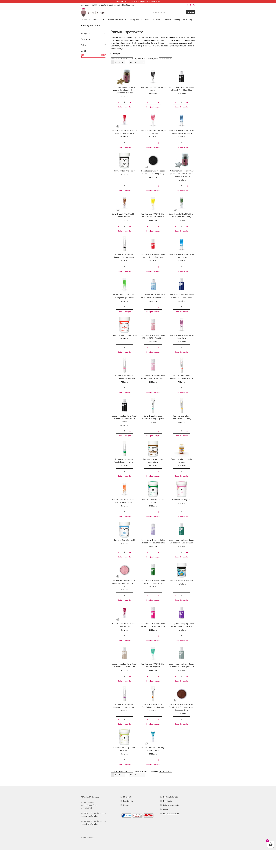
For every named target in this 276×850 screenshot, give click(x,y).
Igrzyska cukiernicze (171, 813)
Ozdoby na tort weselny (183, 19)
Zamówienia (128, 801)
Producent (86, 39)
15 (131, 62)
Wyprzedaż (156, 19)
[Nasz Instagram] (187, 5)
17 (139, 62)
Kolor (83, 44)
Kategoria (86, 33)
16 (135, 62)
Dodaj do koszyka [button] (124, 107)
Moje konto (85, 5)
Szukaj (191, 12)
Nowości (167, 19)
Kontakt (166, 809)
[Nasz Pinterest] (194, 5)
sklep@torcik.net (128, 5)
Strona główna (88, 25)
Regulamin (167, 801)
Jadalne (84, 19)
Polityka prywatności (171, 805)
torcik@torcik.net (92, 824)
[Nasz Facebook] (190, 5)
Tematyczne (134, 19)
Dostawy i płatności (170, 797)
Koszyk (126, 805)
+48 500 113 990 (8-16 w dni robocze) (105, 5)
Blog (147, 19)
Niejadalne (97, 19)
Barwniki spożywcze (115, 19)
